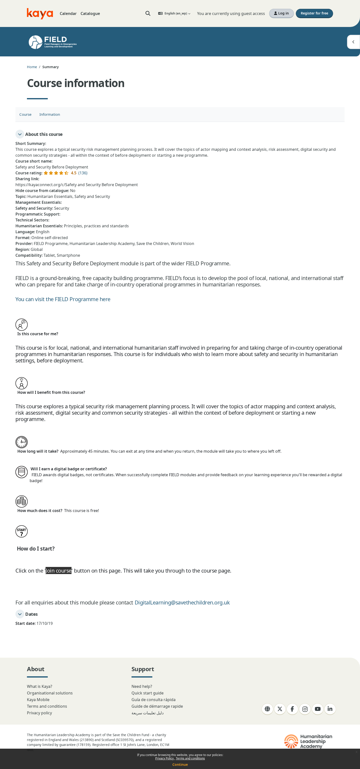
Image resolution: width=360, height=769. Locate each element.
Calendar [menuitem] (68, 13)
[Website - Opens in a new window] (267, 709)
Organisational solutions (50, 693)
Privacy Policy (164, 758)
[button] (148, 13)
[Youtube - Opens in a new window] (318, 709)
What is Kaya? (39, 686)
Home (32, 66)
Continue (180, 764)
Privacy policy (39, 713)
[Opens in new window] (308, 741)
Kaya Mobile (38, 699)
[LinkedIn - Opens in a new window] (330, 709)
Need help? (142, 686)
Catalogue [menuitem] (90, 13)
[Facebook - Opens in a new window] (292, 709)
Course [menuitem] (25, 114)
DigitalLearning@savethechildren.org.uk (182, 602)
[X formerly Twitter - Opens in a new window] (280, 709)
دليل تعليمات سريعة (148, 713)
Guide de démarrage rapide (157, 706)
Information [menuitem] (49, 114)
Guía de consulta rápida (154, 699)
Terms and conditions (190, 758)
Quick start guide (148, 693)
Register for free (314, 13)
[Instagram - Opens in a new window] (305, 709)
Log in (283, 13)
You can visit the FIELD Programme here (62, 299)
